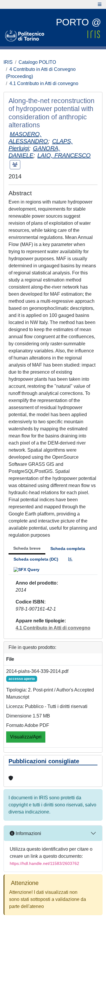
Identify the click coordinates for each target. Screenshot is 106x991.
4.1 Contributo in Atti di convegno (43, 83)
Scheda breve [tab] (27, 548)
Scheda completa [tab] (67, 548)
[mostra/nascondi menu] (99, 4)
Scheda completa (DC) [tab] (36, 559)
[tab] (70, 559)
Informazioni (27, 833)
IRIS (8, 62)
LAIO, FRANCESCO (64, 155)
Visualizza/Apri (26, 736)
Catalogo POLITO (37, 62)
